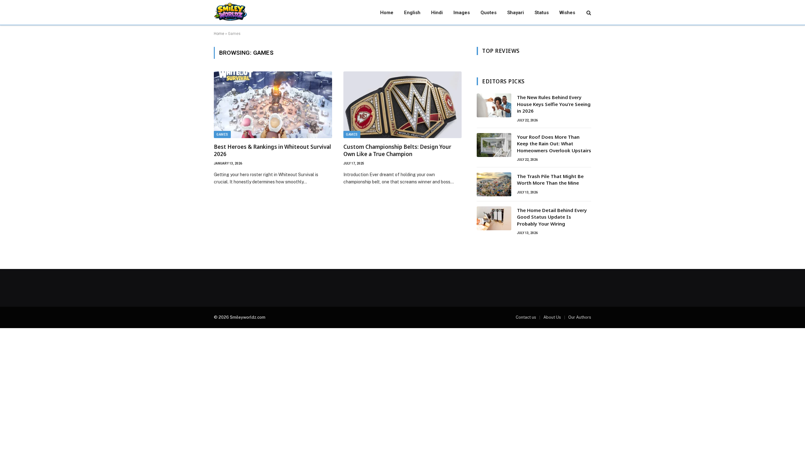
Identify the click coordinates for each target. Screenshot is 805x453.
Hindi (437, 12)
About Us (552, 317)
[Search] (588, 12)
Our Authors (579, 317)
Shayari (515, 12)
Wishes (567, 12)
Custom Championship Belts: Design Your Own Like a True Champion (397, 150)
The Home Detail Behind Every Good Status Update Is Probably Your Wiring (552, 217)
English (412, 12)
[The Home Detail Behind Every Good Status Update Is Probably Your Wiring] (494, 218)
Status (542, 12)
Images (461, 12)
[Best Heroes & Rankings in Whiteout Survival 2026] (273, 104)
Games (222, 134)
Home (386, 12)
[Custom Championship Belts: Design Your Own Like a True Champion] (402, 104)
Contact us (526, 317)
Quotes (488, 12)
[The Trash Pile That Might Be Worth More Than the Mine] (494, 184)
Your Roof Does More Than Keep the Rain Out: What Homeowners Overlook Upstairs (554, 144)
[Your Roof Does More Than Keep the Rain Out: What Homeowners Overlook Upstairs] (494, 145)
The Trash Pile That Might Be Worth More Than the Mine (550, 179)
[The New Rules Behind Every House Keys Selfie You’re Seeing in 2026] (494, 105)
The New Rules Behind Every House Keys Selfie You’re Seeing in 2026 (554, 104)
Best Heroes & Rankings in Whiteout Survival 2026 (272, 150)
